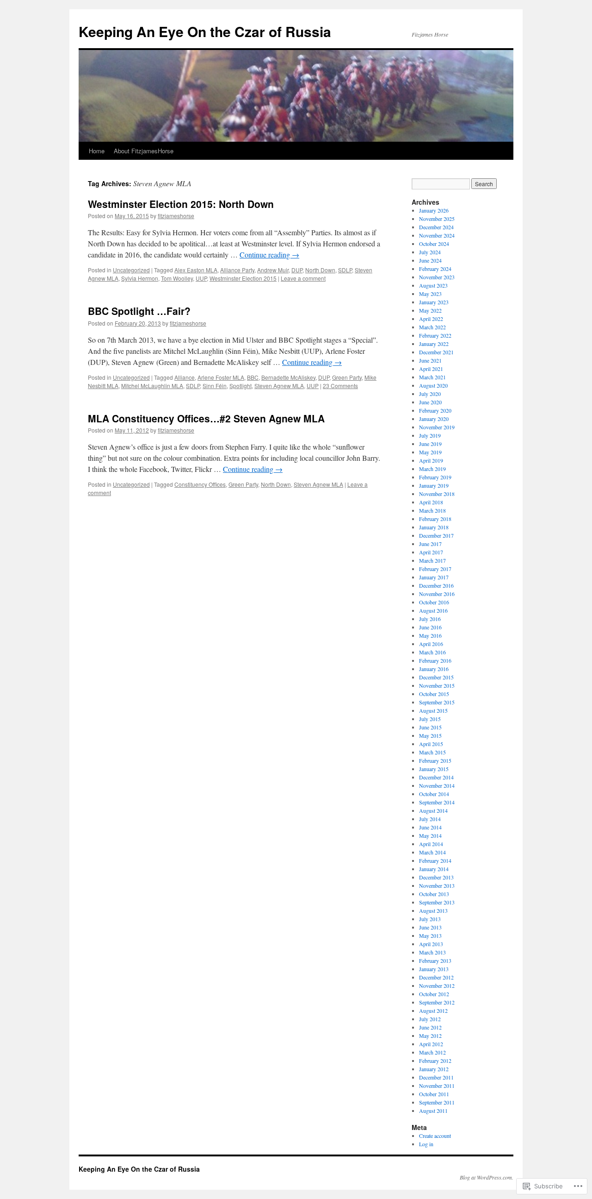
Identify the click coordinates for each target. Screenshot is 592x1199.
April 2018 (431, 502)
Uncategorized (131, 270)
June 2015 (430, 727)
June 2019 (430, 443)
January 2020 (434, 418)
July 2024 (430, 252)
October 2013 (434, 894)
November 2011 (437, 1085)
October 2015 (434, 693)
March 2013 (432, 952)
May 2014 (430, 835)
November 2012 (437, 985)
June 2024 (430, 260)
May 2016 (430, 635)
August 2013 (433, 910)
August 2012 (433, 1010)
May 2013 (430, 935)
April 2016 (431, 643)
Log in (426, 1144)
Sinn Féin (215, 385)
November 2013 (437, 885)
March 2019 (432, 468)
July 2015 (430, 718)
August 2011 (433, 1110)
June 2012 (430, 1027)
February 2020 (435, 410)
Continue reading (269, 254)
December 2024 (436, 227)
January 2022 (434, 343)
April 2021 (431, 368)
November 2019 (437, 427)
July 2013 (430, 919)
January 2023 (434, 302)
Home (97, 150)
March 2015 (432, 752)
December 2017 (436, 535)
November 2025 (437, 218)
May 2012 (430, 1035)
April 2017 (431, 552)
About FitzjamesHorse (143, 150)
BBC (253, 377)
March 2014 (432, 852)
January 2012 (434, 1069)
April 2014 (431, 843)
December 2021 (436, 352)
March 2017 (432, 560)
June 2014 (430, 827)
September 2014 (437, 802)
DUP (296, 270)
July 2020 (430, 393)
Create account (435, 1135)
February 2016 (435, 660)
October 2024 (434, 243)
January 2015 (434, 768)
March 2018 (432, 510)
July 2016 (430, 618)
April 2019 (431, 460)
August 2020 (433, 385)
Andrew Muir (273, 270)
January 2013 (434, 969)
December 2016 (436, 585)
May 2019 (430, 452)
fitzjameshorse (176, 216)
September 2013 (437, 902)
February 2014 (435, 860)
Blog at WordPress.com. (486, 1177)
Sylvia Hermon (139, 278)
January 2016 (434, 668)
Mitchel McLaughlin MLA (152, 385)
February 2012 (435, 1060)
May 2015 (430, 735)
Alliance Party (237, 270)
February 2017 (435, 568)
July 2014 (430, 818)
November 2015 (437, 685)
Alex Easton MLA (195, 270)
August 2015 (433, 710)
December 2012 (436, 977)
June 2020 (430, 402)
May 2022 (430, 310)
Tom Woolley (177, 278)
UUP (201, 278)
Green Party (347, 377)
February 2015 (435, 760)
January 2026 (434, 210)
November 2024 (437, 235)
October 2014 (434, 793)
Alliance (184, 377)
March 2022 (432, 327)
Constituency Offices (200, 484)
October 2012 (434, 994)
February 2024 (435, 268)
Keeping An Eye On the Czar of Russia (205, 31)
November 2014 (437, 785)
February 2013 (435, 960)
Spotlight (240, 385)
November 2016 (437, 593)
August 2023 (433, 285)
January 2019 (434, 485)
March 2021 (432, 377)
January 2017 (434, 577)
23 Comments (340, 385)
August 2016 (433, 610)
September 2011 (437, 1102)
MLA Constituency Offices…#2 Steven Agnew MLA (206, 418)
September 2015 (437, 702)
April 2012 (431, 1044)
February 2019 (435, 477)
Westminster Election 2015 (243, 278)
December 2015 (436, 677)
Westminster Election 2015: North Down (181, 204)
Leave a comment (303, 278)
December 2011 (436, 1077)
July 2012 (430, 1019)
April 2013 (431, 944)
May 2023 (430, 293)
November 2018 (437, 493)
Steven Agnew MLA (279, 385)
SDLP (345, 270)
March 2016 (432, 652)
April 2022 (431, 318)
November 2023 (437, 277)
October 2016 (434, 602)
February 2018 (435, 518)
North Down (320, 270)
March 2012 (432, 1052)
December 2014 (436, 777)
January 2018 (434, 527)
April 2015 (431, 743)
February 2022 (435, 335)
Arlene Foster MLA (220, 377)
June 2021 (430, 360)
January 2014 (434, 869)
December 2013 (436, 877)
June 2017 (430, 543)
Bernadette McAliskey (288, 377)
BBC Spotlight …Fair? (139, 311)
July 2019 (430, 435)
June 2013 (430, 927)
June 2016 (430, 627)
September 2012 (437, 1002)
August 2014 (433, 810)
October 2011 (434, 1094)
